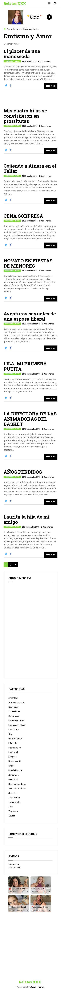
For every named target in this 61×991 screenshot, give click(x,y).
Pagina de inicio (13, 29)
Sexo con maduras (17, 784)
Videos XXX (13, 864)
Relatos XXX (15, 3)
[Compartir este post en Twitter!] (6, 85)
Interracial (13, 752)
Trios (10, 807)
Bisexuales (13, 707)
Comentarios (44, 61)
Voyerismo (13, 811)
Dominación (14, 716)
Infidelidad (13, 743)
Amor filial (13, 698)
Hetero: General (15, 739)
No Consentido (15, 761)
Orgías (11, 766)
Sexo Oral (12, 793)
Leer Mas (50, 86)
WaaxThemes (38, 987)
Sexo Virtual (14, 797)
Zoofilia (11, 816)
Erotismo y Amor (30, 29)
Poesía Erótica (15, 770)
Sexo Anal (13, 779)
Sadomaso (13, 775)
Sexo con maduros (17, 788)
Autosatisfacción (16, 702)
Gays (10, 734)
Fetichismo (13, 729)
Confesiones (14, 711)
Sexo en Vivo (14, 867)
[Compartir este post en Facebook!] (10, 85)
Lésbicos (12, 757)
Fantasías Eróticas (16, 725)
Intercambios (14, 748)
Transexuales (14, 802)
